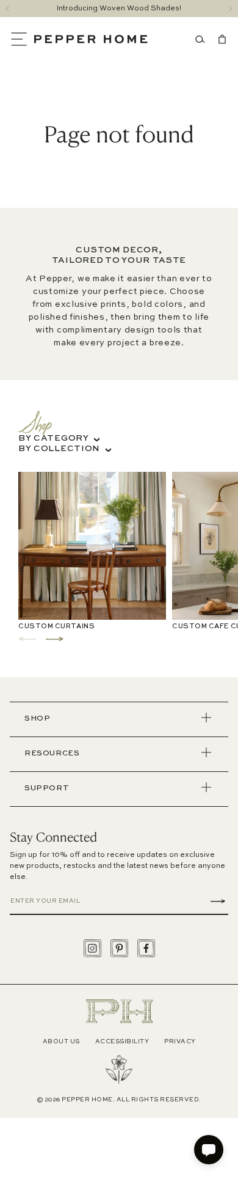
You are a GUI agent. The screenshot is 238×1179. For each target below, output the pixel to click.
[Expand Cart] (219, 39)
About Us (61, 1041)
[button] (22, 39)
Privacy (180, 1041)
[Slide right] (230, 8)
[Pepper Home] (91, 39)
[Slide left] (7, 8)
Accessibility (122, 1041)
